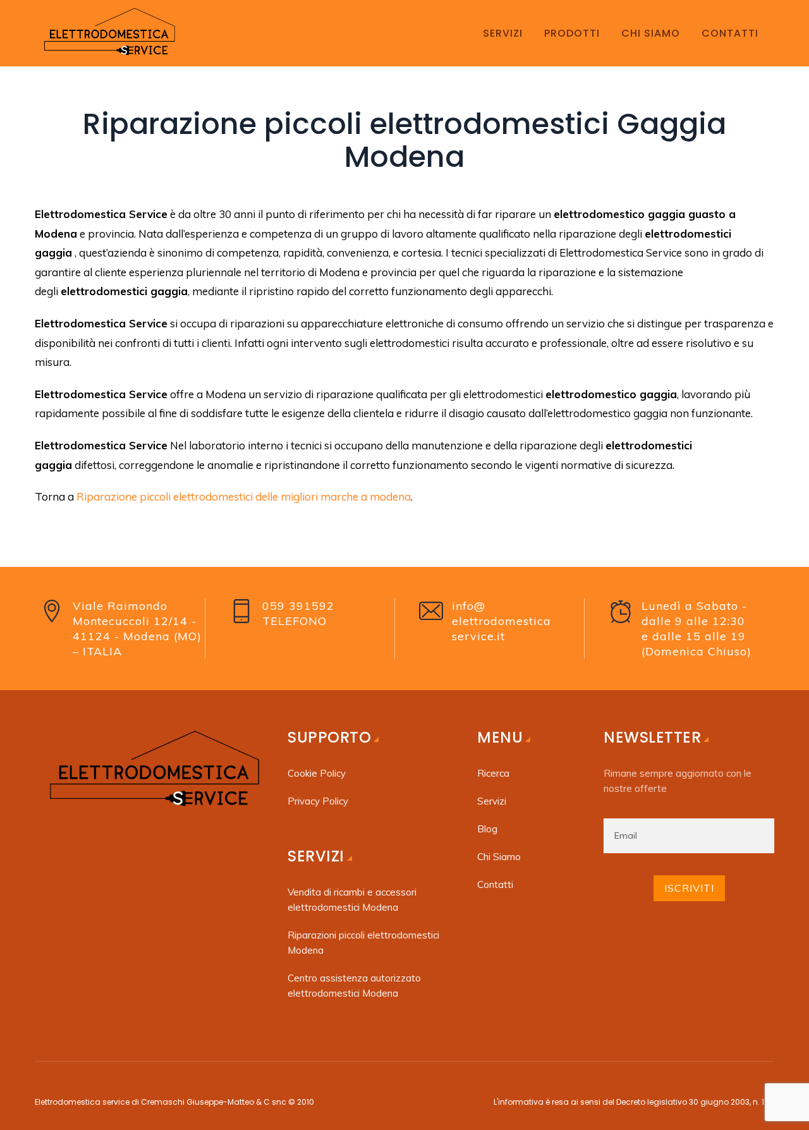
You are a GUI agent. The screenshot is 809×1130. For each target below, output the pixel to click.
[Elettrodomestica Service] (108, 33)
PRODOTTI (572, 33)
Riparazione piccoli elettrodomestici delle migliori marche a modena (243, 496)
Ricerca (493, 773)
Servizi (491, 801)
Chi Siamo (499, 857)
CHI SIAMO (650, 33)
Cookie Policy (317, 773)
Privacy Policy (318, 801)
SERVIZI (503, 33)
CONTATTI (730, 33)
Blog (487, 829)
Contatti (495, 884)
